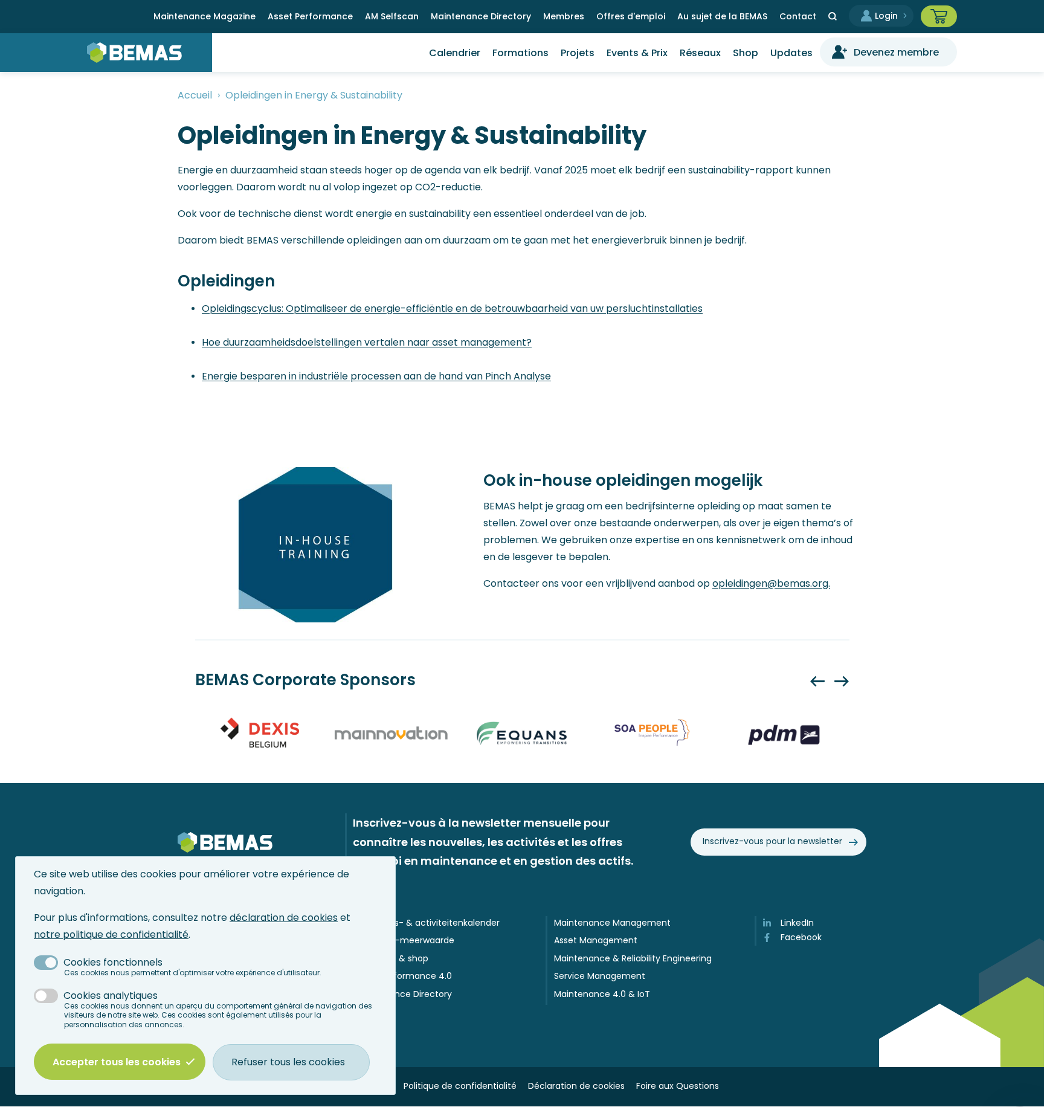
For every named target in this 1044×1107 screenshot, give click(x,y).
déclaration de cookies (284, 917)
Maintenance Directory (481, 16)
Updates (791, 53)
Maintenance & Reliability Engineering (633, 959)
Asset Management (595, 940)
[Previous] (817, 681)
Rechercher (832, 16)
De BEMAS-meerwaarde (404, 940)
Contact (797, 16)
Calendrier (454, 53)
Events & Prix (637, 53)
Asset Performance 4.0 (403, 976)
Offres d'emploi (630, 16)
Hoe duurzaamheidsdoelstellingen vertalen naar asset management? (367, 342)
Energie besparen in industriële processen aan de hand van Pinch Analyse (376, 376)
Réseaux (700, 53)
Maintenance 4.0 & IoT (602, 994)
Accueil (195, 95)
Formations (520, 53)
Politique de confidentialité (460, 1086)
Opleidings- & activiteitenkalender (427, 923)
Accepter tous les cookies (117, 1062)
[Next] (842, 681)
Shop (745, 53)
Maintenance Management (612, 923)
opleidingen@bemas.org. (771, 583)
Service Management (599, 976)
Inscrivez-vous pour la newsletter (772, 841)
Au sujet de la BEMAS (722, 16)
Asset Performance (310, 16)
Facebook (801, 937)
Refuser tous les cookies (288, 1062)
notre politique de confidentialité (111, 934)
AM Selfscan (392, 16)
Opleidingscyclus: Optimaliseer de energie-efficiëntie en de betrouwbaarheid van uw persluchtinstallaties (452, 308)
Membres (563, 16)
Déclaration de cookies (576, 1086)
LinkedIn (797, 923)
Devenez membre (896, 52)
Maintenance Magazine (204, 16)
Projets (577, 53)
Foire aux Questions (677, 1086)
